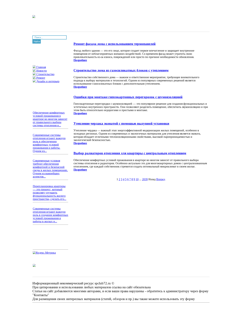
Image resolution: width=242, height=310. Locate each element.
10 (137, 179)
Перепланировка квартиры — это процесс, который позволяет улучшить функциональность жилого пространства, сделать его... (49, 193)
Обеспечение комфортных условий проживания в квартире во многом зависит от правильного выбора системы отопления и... (50, 119)
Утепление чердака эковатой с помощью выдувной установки (121, 123)
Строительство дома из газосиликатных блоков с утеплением (121, 70)
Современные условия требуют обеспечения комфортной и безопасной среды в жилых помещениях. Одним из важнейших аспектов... (50, 168)
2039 (145, 179)
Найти (37, 41)
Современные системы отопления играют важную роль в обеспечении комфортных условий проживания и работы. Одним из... (49, 143)
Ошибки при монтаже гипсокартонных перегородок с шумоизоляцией (128, 97)
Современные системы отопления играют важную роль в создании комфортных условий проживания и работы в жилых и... (50, 215)
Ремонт (40, 77)
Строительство (45, 74)
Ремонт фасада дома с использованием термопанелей (115, 44)
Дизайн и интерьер (47, 81)
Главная (41, 67)
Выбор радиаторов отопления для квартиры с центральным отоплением (130, 153)
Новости (41, 70)
